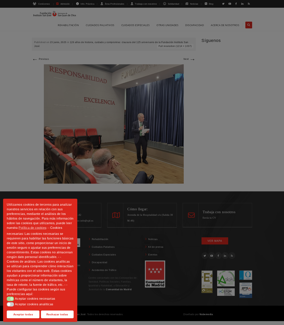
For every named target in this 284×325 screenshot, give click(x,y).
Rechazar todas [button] (57, 314)
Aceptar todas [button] (23, 314)
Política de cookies (32, 227)
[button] (10, 299)
